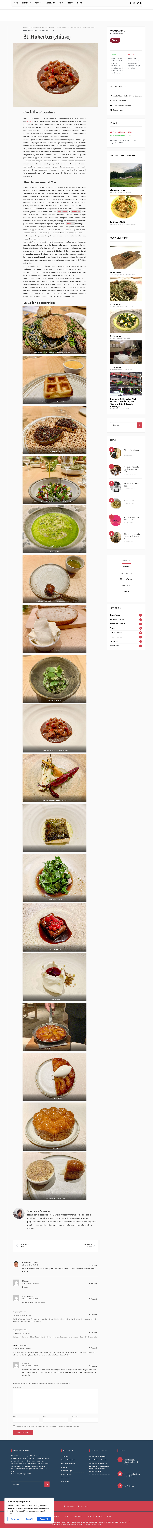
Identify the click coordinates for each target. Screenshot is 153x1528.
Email (45, 1416)
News (109, 1516)
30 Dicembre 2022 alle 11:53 (22, 1349)
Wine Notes (114, 646)
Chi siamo (55, 1516)
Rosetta (103, 1456)
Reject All (29, 1519)
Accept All (44, 1519)
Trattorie (113, 628)
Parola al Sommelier (117, 619)
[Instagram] (134, 3)
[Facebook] (130, 3)
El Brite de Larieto (118, 190)
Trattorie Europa (116, 632)
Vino (89, 1516)
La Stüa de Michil (117, 222)
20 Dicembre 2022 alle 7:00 (22, 1333)
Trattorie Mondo (116, 637)
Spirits (99, 1516)
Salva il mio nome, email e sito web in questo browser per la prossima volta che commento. (48, 1426)
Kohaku (126, 566)
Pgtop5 (66, 1516)
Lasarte (126, 591)
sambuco (76, 212)
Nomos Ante (106, 1475)
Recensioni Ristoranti (71, 27)
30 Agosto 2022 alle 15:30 (30, 1299)
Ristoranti (78, 1516)
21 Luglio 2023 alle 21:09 (30, 1366)
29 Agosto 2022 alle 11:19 (30, 1265)
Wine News (114, 641)
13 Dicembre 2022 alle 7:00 (22, 1315)
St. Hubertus (115, 272)
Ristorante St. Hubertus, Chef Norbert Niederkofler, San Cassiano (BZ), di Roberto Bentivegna (123, 403)
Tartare (70, 224)
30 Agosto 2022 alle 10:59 (30, 1283)
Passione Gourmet (20, 1312)
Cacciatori (104, 1460)
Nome (16, 1416)
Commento (18, 1388)
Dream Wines (115, 615)
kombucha (62, 212)
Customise (15, 1519)
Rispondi (94, 1265)
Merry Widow (126, 579)
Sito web (75, 1416)
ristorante (29, 121)
